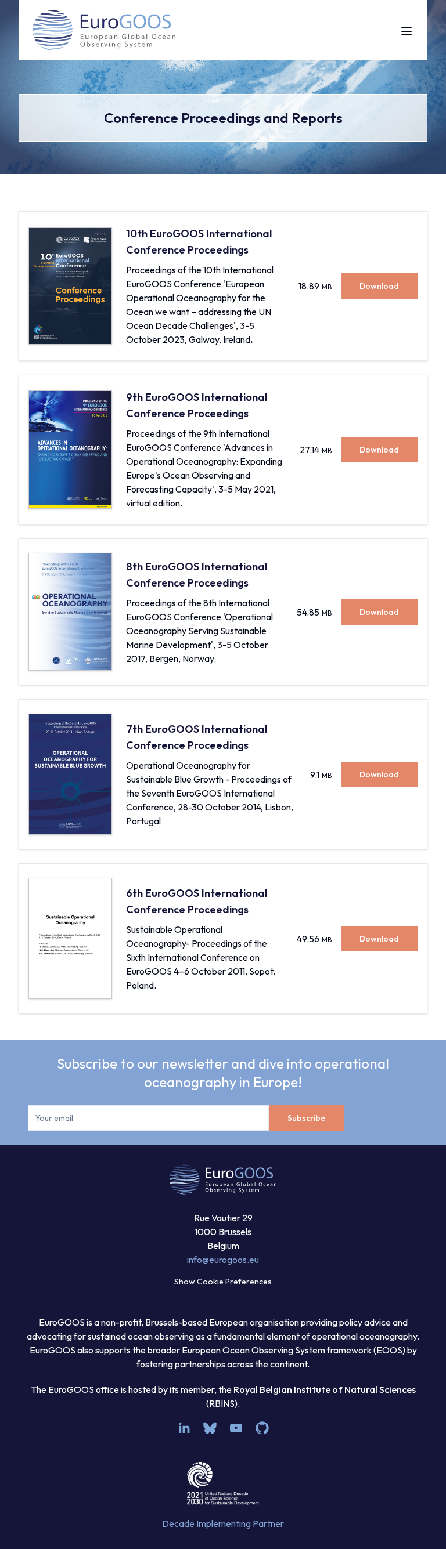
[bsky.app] (210, 1428)
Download (379, 286)
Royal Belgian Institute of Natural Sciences (324, 1389)
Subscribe (306, 1118)
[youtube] (236, 1428)
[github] (262, 1428)
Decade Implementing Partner (223, 1523)
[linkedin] (184, 1428)
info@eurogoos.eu (223, 1259)
